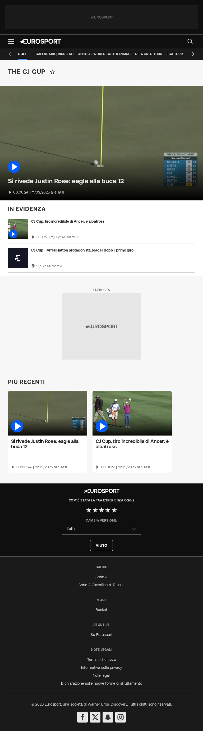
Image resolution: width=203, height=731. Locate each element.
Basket (101, 610)
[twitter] (95, 717)
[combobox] (101, 529)
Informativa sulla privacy (101, 667)
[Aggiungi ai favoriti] (52, 71)
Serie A (101, 577)
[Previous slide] (10, 54)
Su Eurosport (102, 635)
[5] (114, 510)
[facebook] (82, 717)
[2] (95, 510)
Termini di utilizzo (101, 659)
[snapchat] (108, 717)
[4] (108, 510)
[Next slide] (193, 54)
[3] (101, 510)
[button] (11, 41)
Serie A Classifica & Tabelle (101, 585)
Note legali (101, 675)
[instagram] (120, 717)
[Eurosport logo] (40, 41)
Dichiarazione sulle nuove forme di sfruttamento (101, 683)
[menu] (190, 41)
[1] (89, 510)
